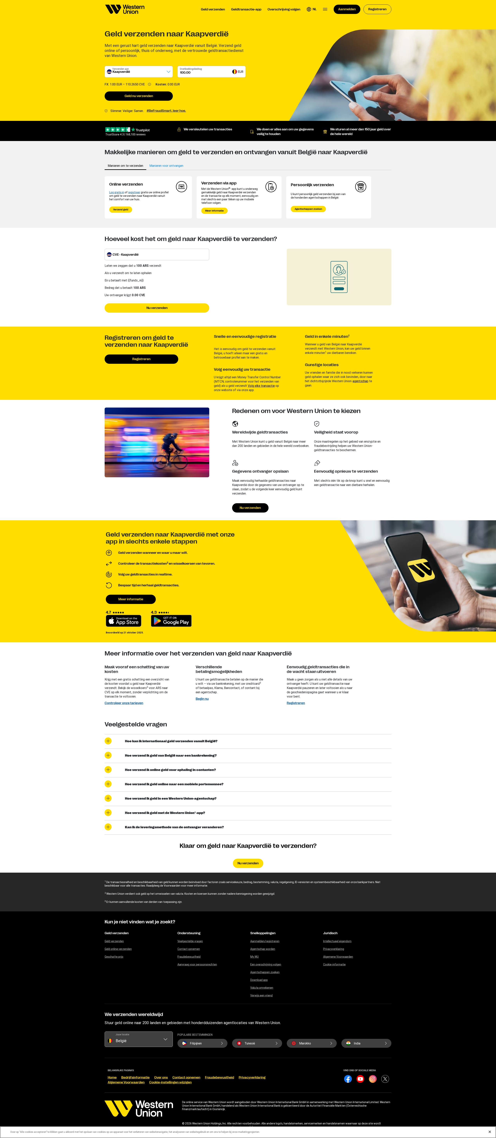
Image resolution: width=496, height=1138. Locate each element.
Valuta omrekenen (261, 987)
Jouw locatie (122, 1034)
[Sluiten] (490, 1132)
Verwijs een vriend (261, 995)
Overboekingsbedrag (191, 68)
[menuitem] (125, 9)
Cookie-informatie (334, 964)
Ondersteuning (188, 933)
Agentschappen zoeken (308, 209)
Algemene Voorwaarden (338, 956)
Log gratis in (116, 192)
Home (112, 1077)
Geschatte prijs (114, 956)
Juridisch (330, 933)
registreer (134, 192)
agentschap (360, 381)
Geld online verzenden (118, 949)
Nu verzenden (157, 308)
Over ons (161, 1077)
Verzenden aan (120, 68)
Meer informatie (214, 210)
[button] (311, 9)
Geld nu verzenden (139, 96)
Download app (259, 980)
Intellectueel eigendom (337, 941)
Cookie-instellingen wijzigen (170, 1082)
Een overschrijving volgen (265, 964)
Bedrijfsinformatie (135, 1077)
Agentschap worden (262, 949)
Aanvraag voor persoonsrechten (197, 964)
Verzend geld (120, 209)
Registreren (141, 359)
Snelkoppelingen (263, 933)
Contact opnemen (188, 949)
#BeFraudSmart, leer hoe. (166, 111)
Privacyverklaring (333, 949)
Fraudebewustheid (189, 956)
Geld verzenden (117, 933)
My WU (254, 956)
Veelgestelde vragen (190, 941)
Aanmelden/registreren (264, 941)
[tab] (125, 165)
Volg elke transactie (261, 386)
